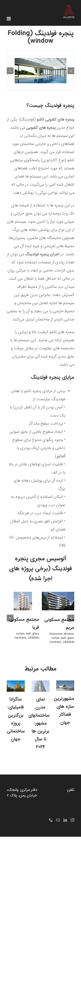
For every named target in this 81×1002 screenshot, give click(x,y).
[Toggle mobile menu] (9, 18)
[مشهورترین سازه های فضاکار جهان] (65, 685)
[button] (71, 70)
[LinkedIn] (65, 820)
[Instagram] (72, 820)
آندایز (60, 456)
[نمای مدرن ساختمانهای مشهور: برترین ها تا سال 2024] (41, 686)
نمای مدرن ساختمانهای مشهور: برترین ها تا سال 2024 (39, 723)
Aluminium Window (61, 634)
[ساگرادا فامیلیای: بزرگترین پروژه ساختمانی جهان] (16, 686)
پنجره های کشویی (41, 127)
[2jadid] (40, 70)
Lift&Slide (68, 642)
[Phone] (51, 820)
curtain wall (58, 638)
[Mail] (58, 820)
